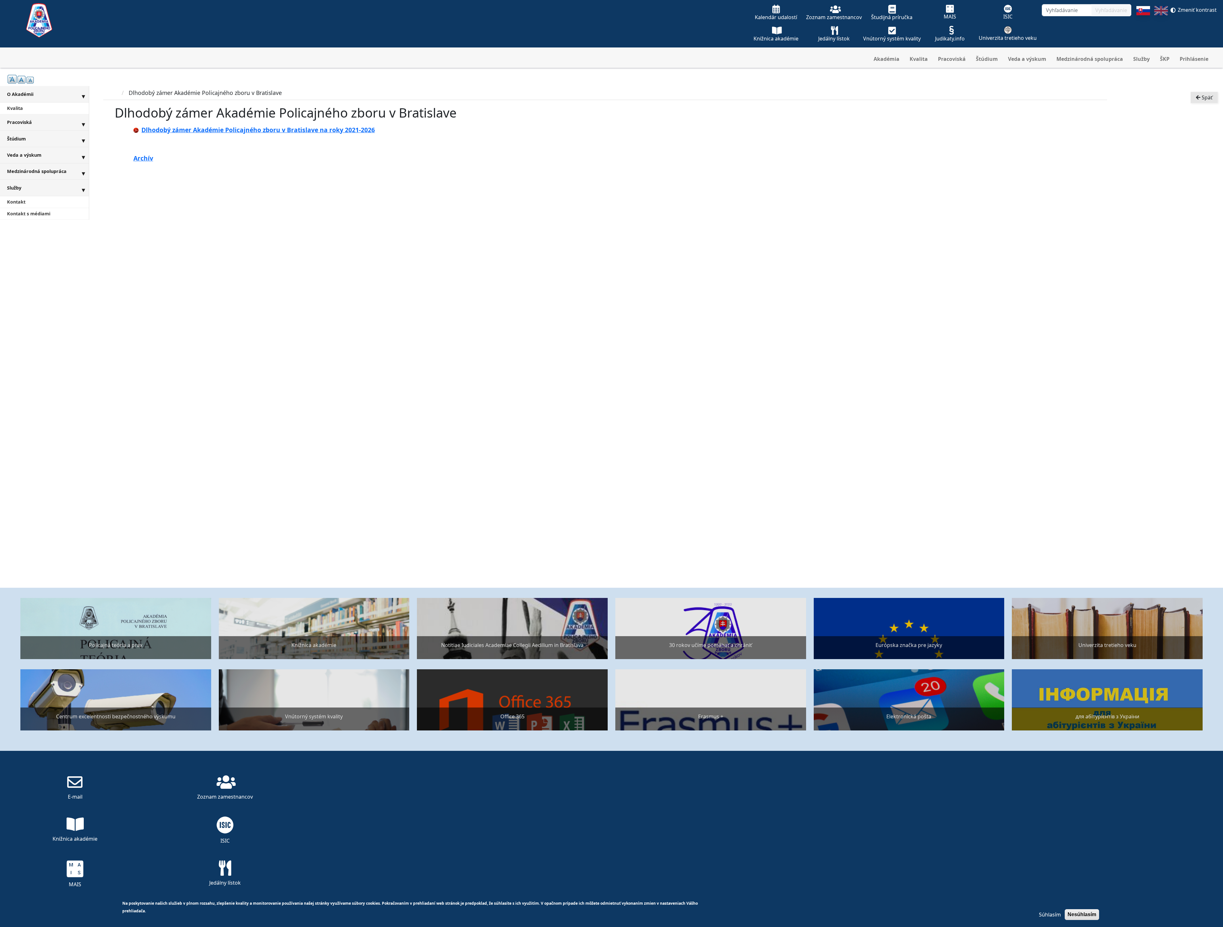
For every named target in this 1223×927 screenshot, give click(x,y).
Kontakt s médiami (28, 214)
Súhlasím (1050, 914)
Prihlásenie (1194, 58)
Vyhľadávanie (1111, 10)
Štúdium (987, 58)
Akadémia (886, 58)
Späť (1206, 97)
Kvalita (919, 58)
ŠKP (1164, 58)
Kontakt (16, 202)
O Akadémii (20, 94)
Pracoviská (952, 58)
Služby (1141, 58)
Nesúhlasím (1082, 914)
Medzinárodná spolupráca (1089, 58)
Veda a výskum (1027, 58)
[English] (1161, 26)
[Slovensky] (1143, 26)
